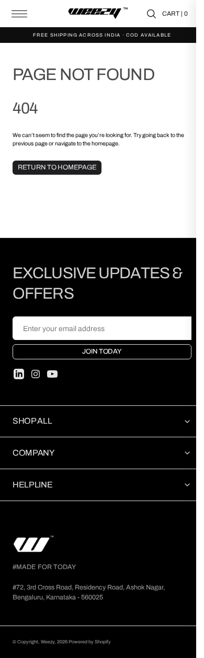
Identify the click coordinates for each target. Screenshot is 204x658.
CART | (175, 13)
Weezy (47, 641)
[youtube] (52, 374)
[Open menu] (19, 13)
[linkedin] (19, 374)
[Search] (151, 13)
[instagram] (35, 374)
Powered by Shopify (90, 641)
